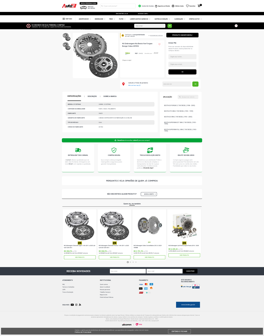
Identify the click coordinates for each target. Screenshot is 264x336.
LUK (80, 243)
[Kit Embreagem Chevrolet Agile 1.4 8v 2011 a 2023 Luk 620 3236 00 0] (80, 225)
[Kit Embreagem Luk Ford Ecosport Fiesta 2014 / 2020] (184, 225)
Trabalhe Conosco (105, 292)
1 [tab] (127, 262)
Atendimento (67, 280)
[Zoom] (66, 37)
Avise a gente (149, 194)
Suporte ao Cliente (164, 6)
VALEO (127, 53)
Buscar (102, 6)
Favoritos (192, 6)
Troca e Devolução (67, 292)
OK (170, 26)
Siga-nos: (66, 305)
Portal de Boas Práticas (106, 297)
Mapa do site (103, 294)
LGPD (63, 289)
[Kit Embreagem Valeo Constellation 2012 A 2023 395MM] (149, 225)
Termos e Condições (68, 287)
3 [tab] (133, 262)
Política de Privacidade (83, 332)
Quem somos (104, 284)
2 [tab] (130, 262)
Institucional (105, 280)
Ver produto (79, 257)
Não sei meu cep (133, 85)
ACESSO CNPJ (143, 13)
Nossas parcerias (105, 289)
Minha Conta (179, 6)
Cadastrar (190, 271)
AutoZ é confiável (105, 287)
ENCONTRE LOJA (122, 13)
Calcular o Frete (176, 84)
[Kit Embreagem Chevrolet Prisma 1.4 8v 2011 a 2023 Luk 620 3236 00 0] (114, 225)
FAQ (63, 284)
